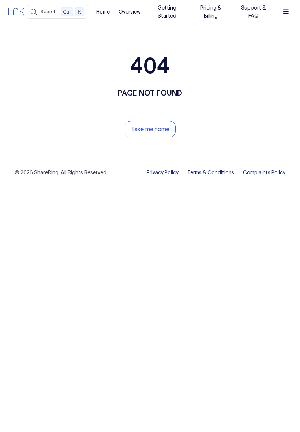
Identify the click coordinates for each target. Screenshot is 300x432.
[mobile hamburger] (286, 11)
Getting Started (167, 12)
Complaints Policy (264, 172)
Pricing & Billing (210, 12)
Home (103, 12)
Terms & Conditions (210, 172)
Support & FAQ (253, 12)
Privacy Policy (163, 172)
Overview (129, 12)
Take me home (150, 129)
